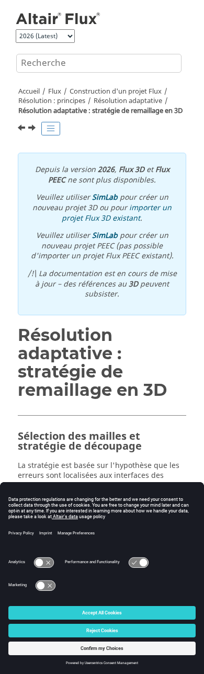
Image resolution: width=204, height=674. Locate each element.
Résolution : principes (51, 101)
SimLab (105, 197)
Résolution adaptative (128, 101)
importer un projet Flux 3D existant (117, 213)
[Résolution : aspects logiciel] (33, 129)
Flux (54, 91)
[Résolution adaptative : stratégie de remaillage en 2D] (22, 129)
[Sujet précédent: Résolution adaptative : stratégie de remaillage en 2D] (22, 129)
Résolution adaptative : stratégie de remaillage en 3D (100, 111)
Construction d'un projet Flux (116, 91)
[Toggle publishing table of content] (50, 128)
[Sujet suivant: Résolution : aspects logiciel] (33, 129)
